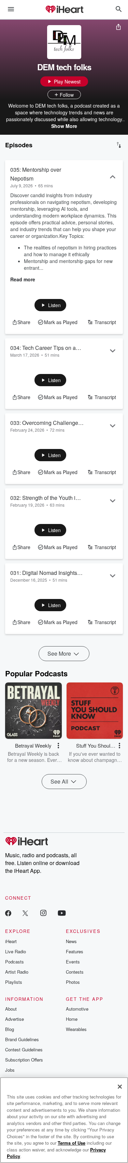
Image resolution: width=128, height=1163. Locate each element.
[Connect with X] (25, 912)
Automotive (77, 1009)
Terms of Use (71, 1143)
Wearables (76, 1029)
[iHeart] (64, 10)
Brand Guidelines (22, 1039)
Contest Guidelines (24, 1049)
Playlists (13, 982)
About (11, 1009)
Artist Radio (16, 972)
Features (74, 951)
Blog (9, 1029)
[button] (50, 305)
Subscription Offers (24, 1059)
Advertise (14, 1019)
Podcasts (14, 961)
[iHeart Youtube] (62, 912)
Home (71, 1019)
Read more (22, 279)
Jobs (10, 1070)
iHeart (11, 941)
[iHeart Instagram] (43, 912)
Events (73, 961)
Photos (73, 982)
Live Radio (15, 951)
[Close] (119, 1086)
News (71, 941)
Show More (64, 126)
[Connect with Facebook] (8, 912)
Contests (75, 972)
